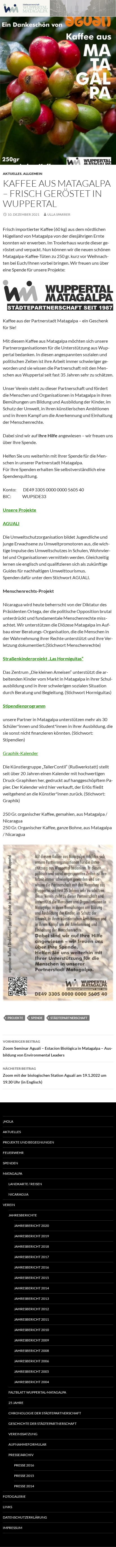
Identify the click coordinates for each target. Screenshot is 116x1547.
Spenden (10, 1163)
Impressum (12, 1528)
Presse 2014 (24, 1486)
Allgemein (32, 173)
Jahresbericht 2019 (31, 1236)
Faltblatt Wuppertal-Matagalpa (37, 1392)
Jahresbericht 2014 (31, 1288)
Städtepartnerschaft (69, 1018)
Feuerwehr (13, 1153)
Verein (9, 1205)
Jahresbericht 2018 (31, 1246)
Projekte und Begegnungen (28, 1142)
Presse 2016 (24, 1465)
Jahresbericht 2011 (31, 1319)
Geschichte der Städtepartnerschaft (42, 1423)
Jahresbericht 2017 (31, 1257)
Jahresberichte (22, 1215)
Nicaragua (18, 1194)
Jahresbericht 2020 (31, 1225)
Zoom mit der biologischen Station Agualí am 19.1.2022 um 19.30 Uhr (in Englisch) (54, 1075)
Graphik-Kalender (20, 753)
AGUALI (11, 523)
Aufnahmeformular (27, 1444)
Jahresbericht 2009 (31, 1340)
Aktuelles (12, 173)
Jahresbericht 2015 (31, 1278)
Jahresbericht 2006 (31, 1361)
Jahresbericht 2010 (31, 1330)
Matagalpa (12, 1173)
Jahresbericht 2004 (31, 1382)
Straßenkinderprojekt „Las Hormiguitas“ (43, 658)
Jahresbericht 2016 (31, 1267)
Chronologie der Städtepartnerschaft (44, 1413)
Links (7, 1507)
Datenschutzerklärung (25, 1517)
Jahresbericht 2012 (31, 1309)
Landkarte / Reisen (25, 1184)
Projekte (15, 1018)
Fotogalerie (14, 1496)
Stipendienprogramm (24, 705)
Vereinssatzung (22, 1434)
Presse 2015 (24, 1476)
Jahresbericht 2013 (31, 1298)
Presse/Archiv (21, 1455)
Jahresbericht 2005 (31, 1371)
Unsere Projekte (19, 509)
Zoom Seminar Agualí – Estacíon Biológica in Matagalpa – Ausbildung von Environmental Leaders (57, 1048)
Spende (37, 1018)
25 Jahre (15, 1403)
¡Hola (8, 1121)
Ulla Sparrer (58, 214)
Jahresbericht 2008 (31, 1350)
